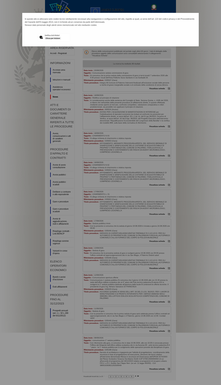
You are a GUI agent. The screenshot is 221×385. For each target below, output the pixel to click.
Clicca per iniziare (53, 38)
